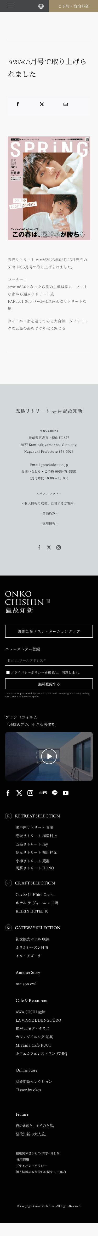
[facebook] (39, 547)
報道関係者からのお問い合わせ (38, 1153)
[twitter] (49, 547)
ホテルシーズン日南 (32, 947)
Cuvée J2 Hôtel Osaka (35, 894)
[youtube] (66, 793)
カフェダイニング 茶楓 (34, 1036)
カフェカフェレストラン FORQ (41, 1053)
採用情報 (22, 1159)
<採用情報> (49, 523)
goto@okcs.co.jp (54, 464)
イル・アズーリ (28, 955)
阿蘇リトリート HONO (35, 867)
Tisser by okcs (28, 1089)
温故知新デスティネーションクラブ (49, 631)
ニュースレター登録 (22, 649)
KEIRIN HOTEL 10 (32, 911)
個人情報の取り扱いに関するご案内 (41, 1171)
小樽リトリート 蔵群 (33, 860)
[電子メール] (66, 104)
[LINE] (54, 793)
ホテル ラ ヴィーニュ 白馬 (37, 902)
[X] (42, 104)
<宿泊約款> (49, 513)
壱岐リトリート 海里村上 (36, 835)
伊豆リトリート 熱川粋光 (36, 852)
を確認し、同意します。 (46, 672)
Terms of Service (20, 696)
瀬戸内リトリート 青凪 (34, 827)
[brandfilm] (49, 733)
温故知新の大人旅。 (32, 1133)
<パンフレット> (49, 493)
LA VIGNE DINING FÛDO (38, 1020)
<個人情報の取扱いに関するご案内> (49, 503)
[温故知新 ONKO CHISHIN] (27, 593)
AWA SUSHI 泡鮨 (30, 1011)
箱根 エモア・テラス (33, 1028)
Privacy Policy (81, 693)
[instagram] (58, 547)
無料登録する (49, 683)
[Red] (43, 793)
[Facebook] (18, 104)
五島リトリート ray (32, 844)
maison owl (26, 983)
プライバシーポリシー (31, 1165)
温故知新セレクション (34, 1081)
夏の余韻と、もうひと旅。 (36, 1125)
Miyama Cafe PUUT (33, 1045)
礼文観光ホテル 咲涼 (32, 939)
